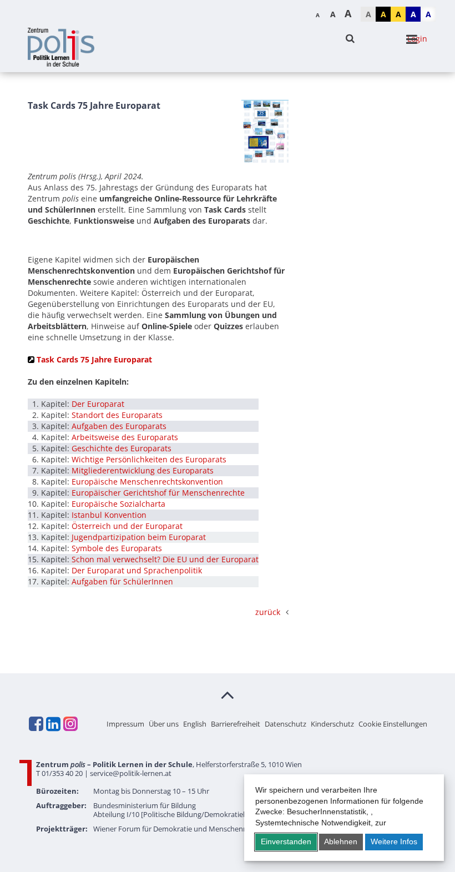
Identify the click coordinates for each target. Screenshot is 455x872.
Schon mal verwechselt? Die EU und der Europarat (165, 559)
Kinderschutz (332, 723)
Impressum (125, 723)
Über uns (164, 723)
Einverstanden (286, 841)
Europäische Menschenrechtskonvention (147, 481)
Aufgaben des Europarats (119, 426)
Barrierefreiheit (235, 723)
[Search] (350, 38)
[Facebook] (35, 723)
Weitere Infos (394, 841)
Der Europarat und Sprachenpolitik (137, 570)
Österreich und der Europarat (127, 526)
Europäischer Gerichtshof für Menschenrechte (158, 492)
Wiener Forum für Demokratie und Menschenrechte (178, 829)
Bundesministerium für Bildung (144, 805)
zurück (267, 612)
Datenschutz (285, 723)
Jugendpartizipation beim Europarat (139, 537)
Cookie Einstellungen (392, 723)
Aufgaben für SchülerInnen (122, 581)
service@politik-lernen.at (130, 773)
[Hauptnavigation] (412, 39)
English (194, 723)
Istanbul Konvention (109, 515)
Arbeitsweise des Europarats (125, 437)
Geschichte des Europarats (121, 448)
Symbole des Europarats (117, 548)
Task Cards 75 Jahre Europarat (94, 359)
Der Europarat (98, 404)
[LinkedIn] (52, 723)
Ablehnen (340, 841)
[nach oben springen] (227, 694)
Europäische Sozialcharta (118, 503)
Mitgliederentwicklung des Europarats (143, 470)
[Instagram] (70, 723)
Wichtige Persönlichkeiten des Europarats (149, 459)
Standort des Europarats (117, 415)
